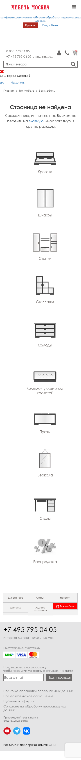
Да (2, 82)
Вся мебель (67, 606)
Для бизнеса (15, 597)
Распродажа (45, 562)
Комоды (45, 345)
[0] (75, 54)
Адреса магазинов (40, 609)
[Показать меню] (74, 7)
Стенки (45, 258)
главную (36, 121)
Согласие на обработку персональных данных (34, 708)
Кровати (45, 172)
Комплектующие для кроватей (45, 390)
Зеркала (45, 475)
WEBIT (52, 745)
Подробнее (50, 25)
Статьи (40, 597)
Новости (65, 597)
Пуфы (45, 432)
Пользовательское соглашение (28, 696)
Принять (30, 25)
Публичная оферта (18, 701)
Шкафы (45, 215)
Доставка (16, 607)
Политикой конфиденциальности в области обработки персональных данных (40, 17)
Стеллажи (45, 302)
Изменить (18, 82)
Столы (45, 518)
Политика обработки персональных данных (38, 691)
